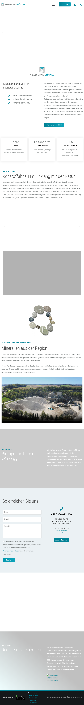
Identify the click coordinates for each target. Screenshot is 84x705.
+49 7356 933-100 (61, 514)
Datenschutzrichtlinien (11, 551)
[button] (53, 5)
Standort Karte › (61, 533)
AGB (64, 697)
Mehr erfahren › (69, 669)
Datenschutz (58, 697)
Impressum (50, 697)
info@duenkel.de (61, 530)
